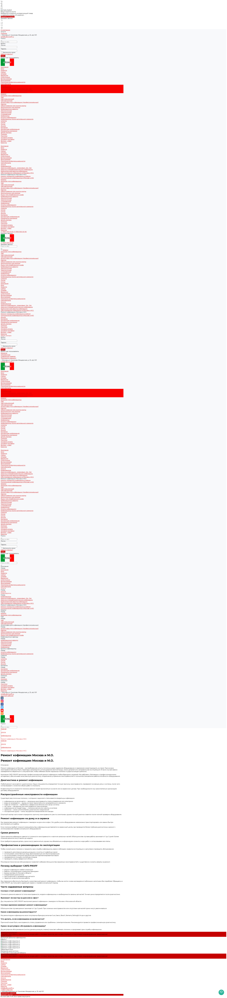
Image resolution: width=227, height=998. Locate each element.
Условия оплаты (7, 137)
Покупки (4, 136)
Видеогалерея (6, 79)
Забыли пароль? (7, 54)
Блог (2, 69)
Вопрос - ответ (6, 141)
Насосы (3, 104)
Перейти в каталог (8, 17)
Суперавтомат (6, 114)
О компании (5, 30)
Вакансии (4, 75)
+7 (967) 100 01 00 (7, 232)
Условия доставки (7, 139)
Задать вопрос (6, 132)
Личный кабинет (7, 696)
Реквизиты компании (9, 131)
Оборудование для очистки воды (13, 106)
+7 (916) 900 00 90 (20, 232)
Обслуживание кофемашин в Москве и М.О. (17, 173)
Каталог (3, 179)
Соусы (3, 124)
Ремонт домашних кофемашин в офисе (16, 176)
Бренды (4, 143)
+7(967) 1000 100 (7, 990)
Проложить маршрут (8, 358)
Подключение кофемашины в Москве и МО (17, 178)
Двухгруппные (6, 111)
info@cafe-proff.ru (7, 37)
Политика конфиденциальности (13, 82)
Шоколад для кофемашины (11, 95)
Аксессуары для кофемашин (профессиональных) (19, 102)
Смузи (3, 122)
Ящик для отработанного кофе (12, 195)
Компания (4, 146)
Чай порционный (7, 99)
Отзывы (3, 74)
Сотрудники (5, 77)
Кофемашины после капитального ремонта (17, 119)
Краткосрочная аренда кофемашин (14, 92)
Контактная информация (10, 129)
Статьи (3, 72)
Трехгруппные (6, 112)
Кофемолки (5, 116)
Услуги (3, 164)
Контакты (4, 215)
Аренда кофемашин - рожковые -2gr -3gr (16, 89)
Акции (3, 213)
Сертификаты (6, 84)
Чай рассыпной (6, 101)
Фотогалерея (5, 80)
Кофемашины (6, 87)
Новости (4, 70)
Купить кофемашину (8, 117)
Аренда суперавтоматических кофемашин (17, 90)
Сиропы (4, 121)
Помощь (4, 33)
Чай (2, 97)
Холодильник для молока (10, 107)
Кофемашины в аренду (9, 109)
